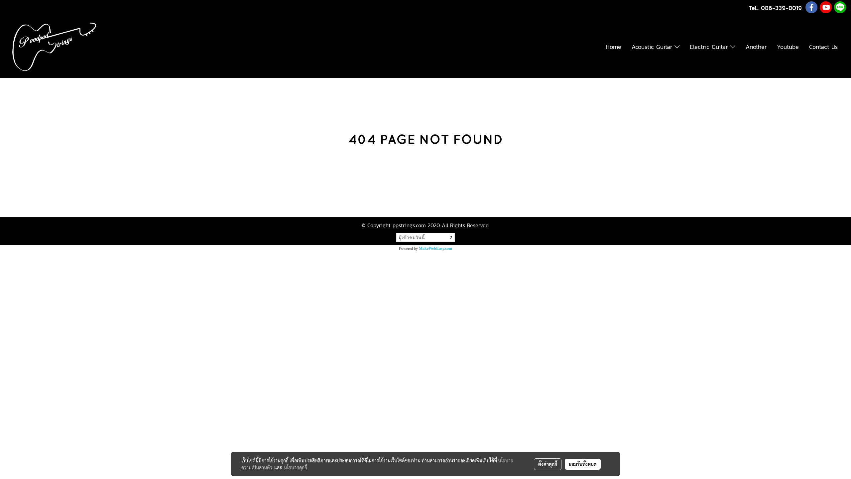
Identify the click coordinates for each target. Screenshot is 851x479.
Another (756, 46)
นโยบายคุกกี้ (295, 467)
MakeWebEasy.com (435, 248)
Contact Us (823, 46)
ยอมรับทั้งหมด (583, 464)
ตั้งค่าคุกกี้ (547, 464)
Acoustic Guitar (653, 46)
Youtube (788, 46)
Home (613, 46)
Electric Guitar (710, 46)
